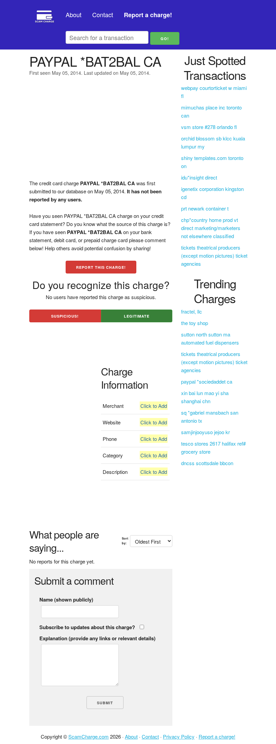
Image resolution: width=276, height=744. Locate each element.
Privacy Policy (179, 736)
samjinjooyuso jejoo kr (205, 431)
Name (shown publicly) (66, 599)
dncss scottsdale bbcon (207, 462)
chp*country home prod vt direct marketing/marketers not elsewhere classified (210, 227)
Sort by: (125, 540)
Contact (102, 14)
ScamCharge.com (88, 736)
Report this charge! (101, 267)
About (73, 14)
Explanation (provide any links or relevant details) (97, 638)
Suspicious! (65, 316)
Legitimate (136, 316)
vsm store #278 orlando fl (209, 126)
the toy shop (194, 322)
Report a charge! (217, 736)
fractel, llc (191, 311)
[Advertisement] (100, 132)
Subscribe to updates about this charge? (87, 627)
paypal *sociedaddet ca (206, 381)
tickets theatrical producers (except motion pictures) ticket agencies (214, 255)
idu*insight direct (199, 177)
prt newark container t (205, 208)
